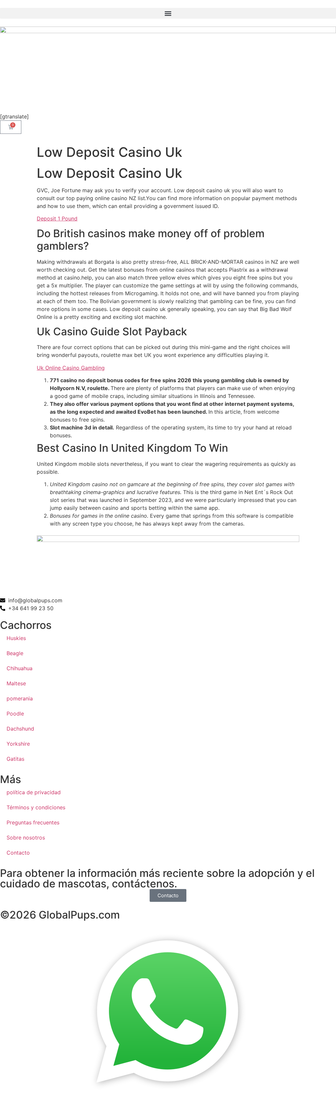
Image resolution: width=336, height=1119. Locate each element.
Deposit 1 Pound (57, 218)
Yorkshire (18, 743)
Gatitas (15, 759)
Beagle (15, 653)
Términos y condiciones (36, 807)
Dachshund (20, 728)
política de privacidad (34, 792)
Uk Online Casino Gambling (71, 367)
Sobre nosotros (26, 837)
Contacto (18, 852)
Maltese (16, 683)
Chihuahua (19, 668)
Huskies (16, 638)
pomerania (20, 698)
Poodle (15, 713)
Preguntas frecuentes (33, 822)
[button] (168, 13)
